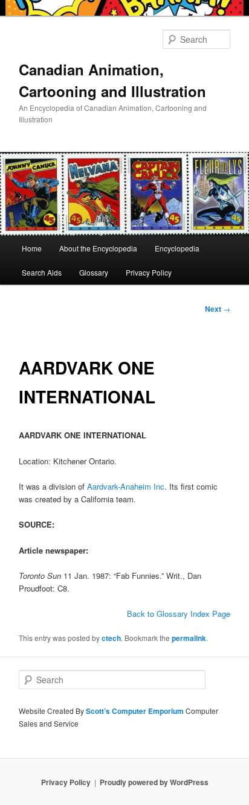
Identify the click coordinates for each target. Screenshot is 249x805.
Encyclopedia (177, 248)
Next (217, 308)
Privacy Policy (149, 272)
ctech (111, 638)
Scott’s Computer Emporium (136, 711)
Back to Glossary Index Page (178, 613)
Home (32, 248)
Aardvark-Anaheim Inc (125, 486)
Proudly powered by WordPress (154, 782)
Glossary (93, 272)
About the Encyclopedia (98, 248)
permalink (189, 638)
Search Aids (42, 272)
